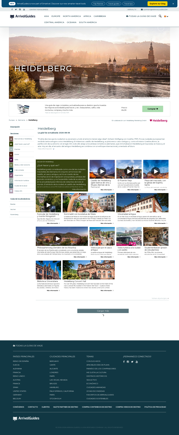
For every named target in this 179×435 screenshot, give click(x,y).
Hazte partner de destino (65, 407)
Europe (55, 16)
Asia (46, 16)
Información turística (22, 180)
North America (72, 16)
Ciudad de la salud (21, 186)
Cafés (16, 160)
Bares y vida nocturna (22, 165)
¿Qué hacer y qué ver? (22, 144)
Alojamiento (19, 175)
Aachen (13, 209)
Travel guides (113, 4)
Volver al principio (159, 298)
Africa (87, 16)
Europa (12, 120)
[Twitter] (16, 9)
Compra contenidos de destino (97, 407)
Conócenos (18, 407)
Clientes (46, 407)
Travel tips (128, 4)
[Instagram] (20, 9)
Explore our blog (157, 3)
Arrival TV (132, 9)
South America (88, 22)
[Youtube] (24, 9)
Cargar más (103, 311)
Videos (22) (18, 191)
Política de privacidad (155, 407)
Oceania (71, 22)
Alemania (21, 120)
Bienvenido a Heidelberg (23, 139)
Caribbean (100, 16)
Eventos (17, 149)
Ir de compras (19, 170)
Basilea (12, 204)
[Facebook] (125, 362)
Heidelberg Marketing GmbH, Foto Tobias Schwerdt (154, 98)
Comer (17, 154)
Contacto (33, 407)
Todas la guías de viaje (142, 16)
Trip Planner (98, 4)
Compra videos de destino (128, 407)
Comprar (152, 109)
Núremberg (14, 214)
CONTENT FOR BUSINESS (38, 9)
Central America (54, 22)
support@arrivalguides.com (155, 9)
